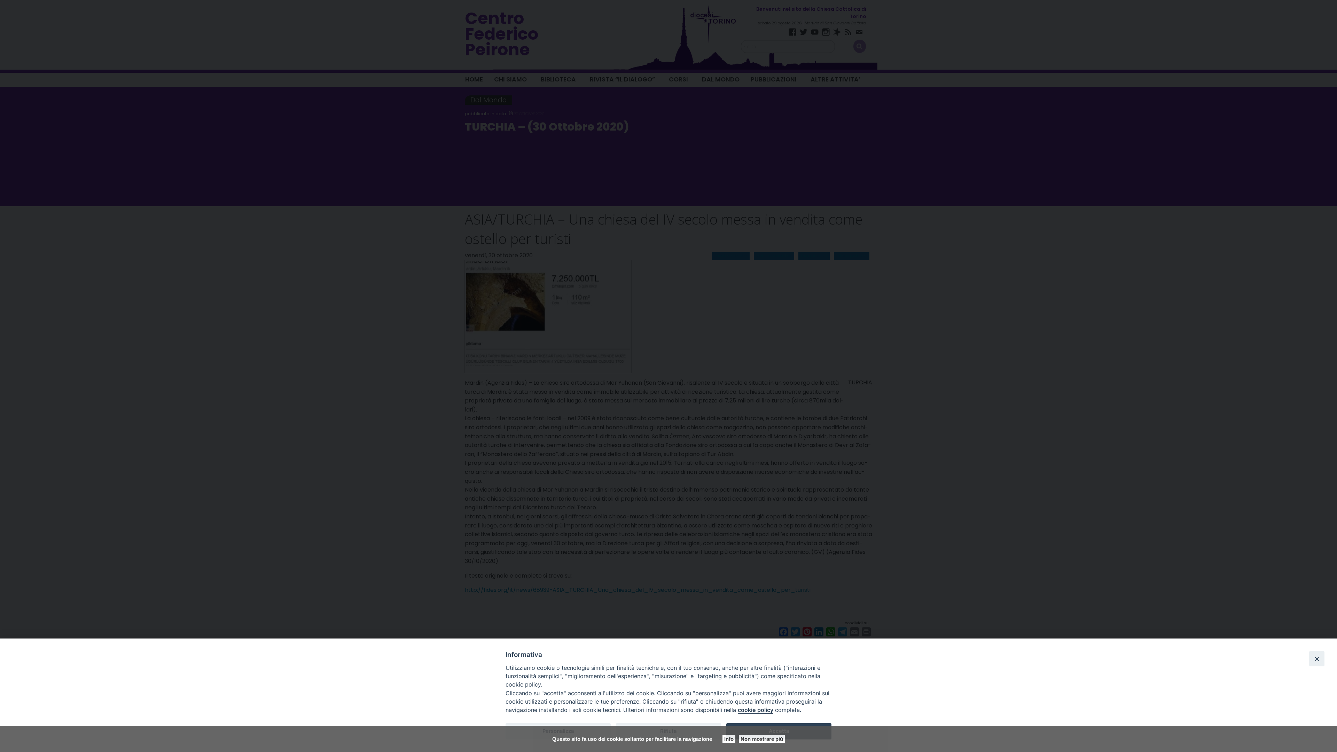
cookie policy (755, 709)
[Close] (1316, 658)
